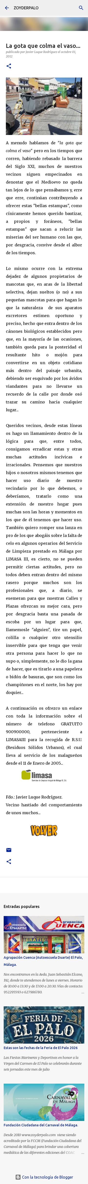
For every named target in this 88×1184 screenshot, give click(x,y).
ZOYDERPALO (26, 8)
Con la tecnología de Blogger (47, 1177)
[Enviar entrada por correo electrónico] (9, 851)
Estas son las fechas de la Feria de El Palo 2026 (40, 1048)
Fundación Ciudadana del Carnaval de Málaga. (41, 1125)
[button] (9, 66)
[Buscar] (81, 8)
